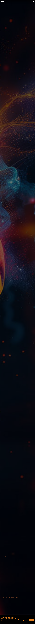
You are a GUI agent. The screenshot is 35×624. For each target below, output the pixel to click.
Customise (20, 620)
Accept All (31, 620)
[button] (32, 1)
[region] (17, 619)
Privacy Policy (9, 620)
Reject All (26, 620)
